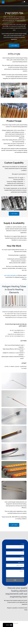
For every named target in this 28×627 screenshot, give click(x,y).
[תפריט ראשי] (3, 2)
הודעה (22, 568)
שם (23, 550)
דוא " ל (22, 544)
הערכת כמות (21, 562)
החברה (22, 556)
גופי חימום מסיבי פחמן (12, 275)
